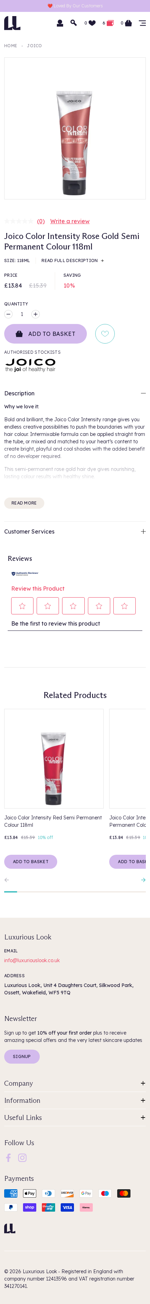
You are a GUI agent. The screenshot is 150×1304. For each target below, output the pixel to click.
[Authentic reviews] (25, 573)
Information (22, 1100)
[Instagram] (22, 1157)
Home (10, 45)
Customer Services (29, 531)
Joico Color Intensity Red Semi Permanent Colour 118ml (53, 821)
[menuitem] (8, 1158)
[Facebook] (8, 1157)
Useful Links (23, 1117)
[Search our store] (73, 23)
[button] (22, 606)
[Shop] (142, 23)
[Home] (9, 1228)
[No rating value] (20, 221)
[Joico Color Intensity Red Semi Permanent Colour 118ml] (54, 758)
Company (18, 1083)
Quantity (16, 303)
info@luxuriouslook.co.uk (32, 960)
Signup (22, 1056)
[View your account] (60, 23)
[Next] (141, 880)
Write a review (70, 221)
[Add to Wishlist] (105, 334)
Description (19, 393)
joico (34, 45)
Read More (24, 503)
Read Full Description (70, 260)
